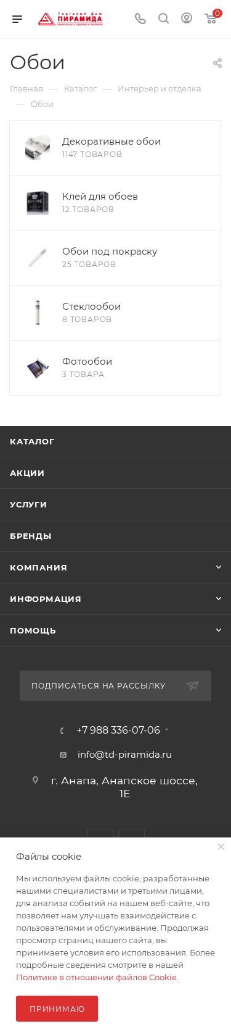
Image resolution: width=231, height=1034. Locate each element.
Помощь (33, 630)
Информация (46, 599)
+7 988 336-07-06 (118, 730)
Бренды (31, 536)
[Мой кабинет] (186, 19)
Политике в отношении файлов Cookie (96, 977)
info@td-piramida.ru (125, 754)
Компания (38, 567)
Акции (27, 473)
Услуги (28, 504)
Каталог (32, 441)
